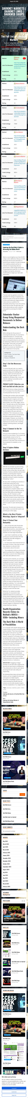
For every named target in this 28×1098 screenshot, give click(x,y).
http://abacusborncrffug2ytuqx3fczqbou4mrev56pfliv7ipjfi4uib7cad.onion (20, 89)
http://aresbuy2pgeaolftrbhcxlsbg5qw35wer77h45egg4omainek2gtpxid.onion (19, 138)
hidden (22, 687)
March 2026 (6, 844)
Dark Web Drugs (7, 981)
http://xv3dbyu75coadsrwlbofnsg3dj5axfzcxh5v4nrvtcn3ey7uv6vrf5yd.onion (20, 162)
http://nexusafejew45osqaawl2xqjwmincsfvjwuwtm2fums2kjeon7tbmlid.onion (20, 65)
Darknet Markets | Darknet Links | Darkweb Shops (14, 11)
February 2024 (6, 886)
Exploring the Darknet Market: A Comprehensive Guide (11, 700)
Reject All (14, 1095)
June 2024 (5, 875)
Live (25, 30)
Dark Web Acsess (14, 745)
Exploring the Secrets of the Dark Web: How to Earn (13, 694)
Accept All (14, 1088)
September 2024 (7, 867)
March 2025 (6, 850)
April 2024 (5, 881)
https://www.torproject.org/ (10, 47)
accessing (9, 687)
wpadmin (6, 251)
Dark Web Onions (7, 813)
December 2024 (7, 858)
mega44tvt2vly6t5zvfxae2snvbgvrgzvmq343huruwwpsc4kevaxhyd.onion (20, 212)
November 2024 (7, 861)
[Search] (20, 30)
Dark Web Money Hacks (14, 770)
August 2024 (6, 869)
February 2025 (6, 852)
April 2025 (5, 847)
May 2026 (5, 841)
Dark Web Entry (14, 720)
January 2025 (6, 855)
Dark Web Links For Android (9, 817)
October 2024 (6, 864)
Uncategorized (6, 244)
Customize (14, 1091)
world (4, 689)
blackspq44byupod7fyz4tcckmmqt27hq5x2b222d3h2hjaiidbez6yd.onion (20, 188)
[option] (14, 912)
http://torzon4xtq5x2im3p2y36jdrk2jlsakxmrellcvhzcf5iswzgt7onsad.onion (20, 114)
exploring (14, 687)
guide (18, 687)
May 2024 (5, 878)
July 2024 (5, 872)
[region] (14, 1086)
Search (5, 790)
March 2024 (6, 884)
